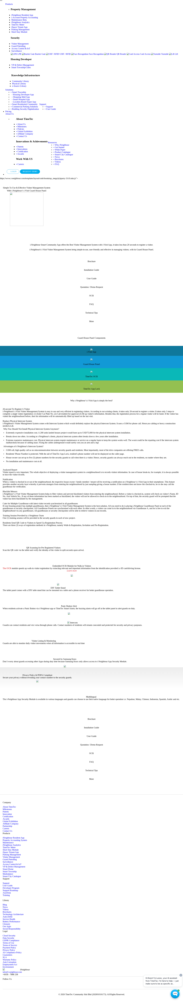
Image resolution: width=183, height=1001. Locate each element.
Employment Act (10, 964)
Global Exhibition (10, 821)
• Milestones (21, 126)
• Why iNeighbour (61, 145)
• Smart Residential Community (24, 104)
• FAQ (56, 164)
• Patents (19, 147)
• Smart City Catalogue (63, 154)
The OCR (7, 568)
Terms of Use (8, 943)
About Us (9, 114)
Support (42, 104)
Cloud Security (9, 935)
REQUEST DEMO (30, 172)
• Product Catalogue (61, 152)
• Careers (20, 164)
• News (56, 157)
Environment (8, 967)
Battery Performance (11, 921)
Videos (6, 909)
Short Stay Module (19, 32)
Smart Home (8, 869)
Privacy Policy (9, 950)
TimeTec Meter (17, 25)
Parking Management (20, 29)
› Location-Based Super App (23, 102)
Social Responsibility (11, 929)
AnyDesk (7, 893)
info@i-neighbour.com (12, 972)
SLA (5, 957)
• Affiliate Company (24, 134)
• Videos (57, 162)
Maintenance (19, 20)
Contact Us (7, 831)
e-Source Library (19, 86)
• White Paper (59, 150)
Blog (5, 905)
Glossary (6, 924)
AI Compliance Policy (12, 952)
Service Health (9, 919)
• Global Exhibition (24, 131)
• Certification (22, 151)
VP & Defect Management (22, 65)
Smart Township (10, 871)
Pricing (8, 111)
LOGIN (13, 172)
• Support (49, 106)
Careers (6, 828)
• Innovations (21, 149)
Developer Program (11, 888)
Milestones (7, 809)
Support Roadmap (10, 890)
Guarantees (7, 955)
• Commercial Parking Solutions (24, 106)
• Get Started (58, 147)
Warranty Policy (9, 960)
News (5, 907)
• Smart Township (18, 92)
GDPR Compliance (11, 940)
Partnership (7, 826)
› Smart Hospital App (20, 99)
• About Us (21, 124)
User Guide (7, 885)
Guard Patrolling (18, 46)
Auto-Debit (7, 917)
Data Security (8, 938)
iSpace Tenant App (19, 27)
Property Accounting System (15, 840)
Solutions (9, 90)
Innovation (7, 814)
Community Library (20, 81)
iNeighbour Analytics (20, 22)
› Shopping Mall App (20, 97)
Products (9, 4)
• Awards (20, 154)
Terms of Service (10, 945)
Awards (6, 819)
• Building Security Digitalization (25, 109)
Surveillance (16, 51)
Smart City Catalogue (12, 876)
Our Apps (7, 926)
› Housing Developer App (22, 94)
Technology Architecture (13, 914)
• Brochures (58, 159)
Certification (8, 816)
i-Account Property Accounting (24, 17)
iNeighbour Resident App (22, 15)
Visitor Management (20, 44)
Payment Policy (9, 948)
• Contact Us (21, 136)
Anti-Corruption (9, 962)
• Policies (20, 129)
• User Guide (50, 109)
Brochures (7, 912)
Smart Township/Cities (21, 67)
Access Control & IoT (20, 48)
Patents (6, 812)
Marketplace (8, 874)
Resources (52, 142)
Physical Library (19, 83)
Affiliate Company (10, 824)
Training (6, 895)
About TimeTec (9, 807)
